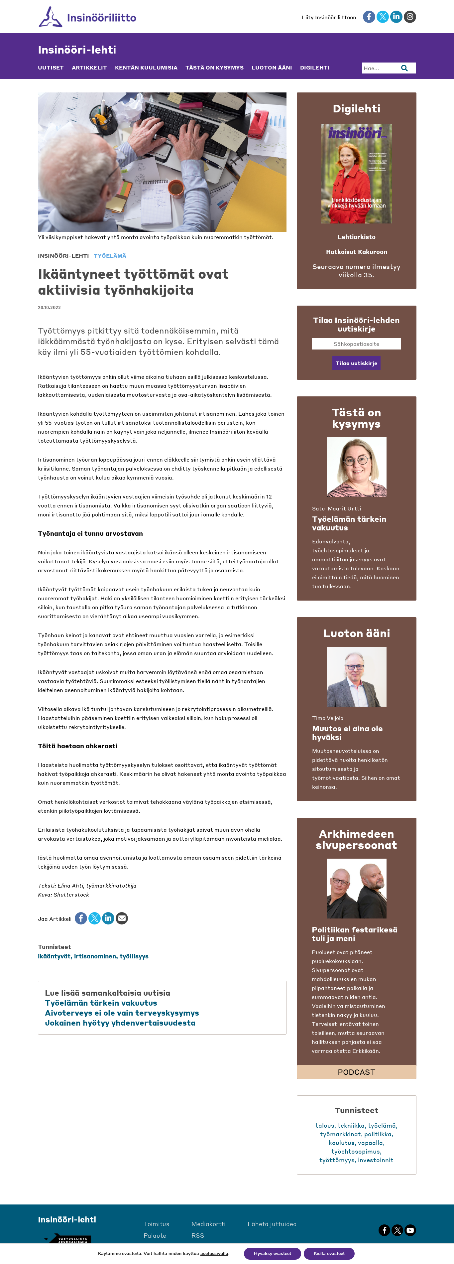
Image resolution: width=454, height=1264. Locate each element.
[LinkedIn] (108, 918)
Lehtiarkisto (357, 236)
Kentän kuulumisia (146, 67)
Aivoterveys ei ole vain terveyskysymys (122, 1013)
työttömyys (337, 1160)
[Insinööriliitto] (87, 16)
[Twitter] (94, 918)
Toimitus (157, 1223)
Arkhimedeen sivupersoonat (356, 839)
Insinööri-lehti (77, 49)
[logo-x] (383, 17)
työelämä (110, 255)
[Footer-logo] (67, 1239)
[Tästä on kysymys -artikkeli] (357, 467)
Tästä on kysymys (214, 67)
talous (324, 1125)
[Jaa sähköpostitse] (122, 918)
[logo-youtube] (410, 1230)
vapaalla (370, 1142)
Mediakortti (208, 1223)
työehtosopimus (355, 1151)
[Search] (404, 68)
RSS (197, 1235)
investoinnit (376, 1160)
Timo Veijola (328, 717)
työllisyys (134, 956)
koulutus (342, 1142)
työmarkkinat (340, 1134)
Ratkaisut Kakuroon (356, 251)
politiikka (378, 1134)
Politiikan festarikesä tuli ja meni (354, 933)
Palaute (155, 1235)
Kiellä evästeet (329, 1253)
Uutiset (51, 67)
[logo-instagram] (410, 17)
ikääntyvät (54, 956)
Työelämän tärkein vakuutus (101, 1003)
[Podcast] (357, 888)
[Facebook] (81, 918)
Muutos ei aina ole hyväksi (347, 732)
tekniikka (351, 1125)
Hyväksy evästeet (272, 1253)
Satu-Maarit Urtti (336, 508)
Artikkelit (89, 67)
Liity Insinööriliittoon (329, 17)
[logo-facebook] (369, 17)
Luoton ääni (272, 67)
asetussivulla (214, 1254)
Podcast (357, 1071)
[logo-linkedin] (396, 17)
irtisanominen (95, 956)
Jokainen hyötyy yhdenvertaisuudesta (120, 1023)
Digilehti (315, 67)
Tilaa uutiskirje (356, 362)
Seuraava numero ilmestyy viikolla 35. (356, 270)
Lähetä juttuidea (272, 1223)
